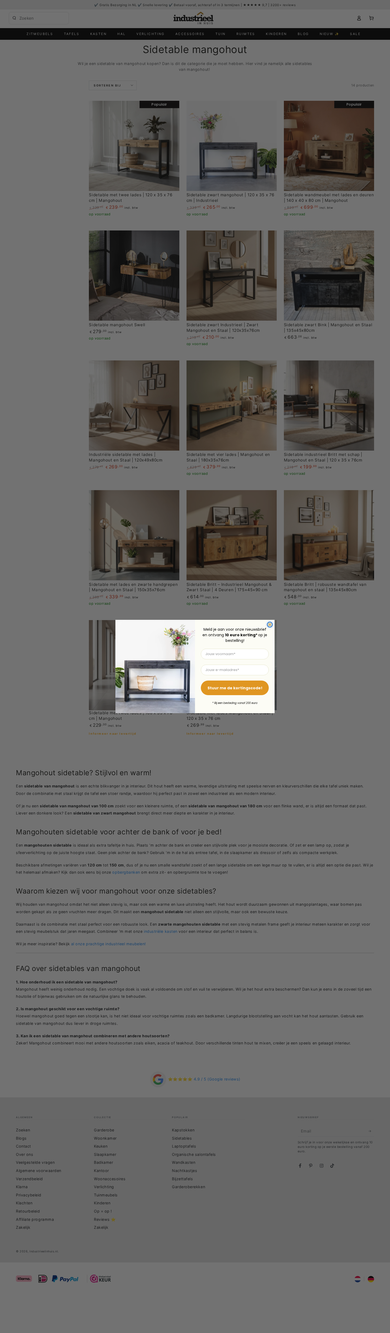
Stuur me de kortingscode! (234, 688)
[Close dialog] (269, 624)
